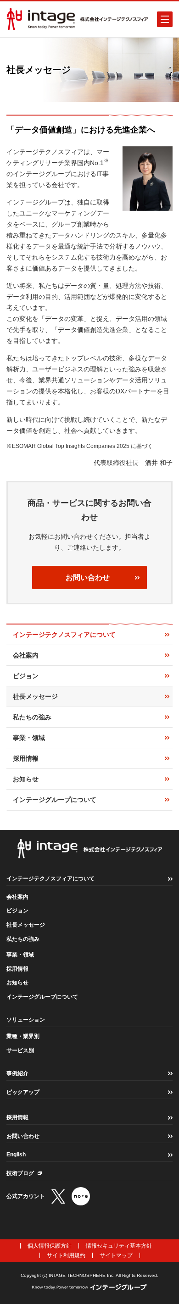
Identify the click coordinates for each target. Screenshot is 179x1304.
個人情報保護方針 (50, 1246)
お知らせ (17, 982)
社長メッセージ (25, 925)
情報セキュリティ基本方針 (119, 1246)
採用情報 (17, 969)
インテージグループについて (42, 997)
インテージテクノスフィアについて (50, 878)
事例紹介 (17, 1073)
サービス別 (20, 1050)
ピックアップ (22, 1092)
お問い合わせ (88, 577)
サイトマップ (116, 1255)
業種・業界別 (22, 1036)
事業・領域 (20, 954)
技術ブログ (20, 1173)
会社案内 (17, 897)
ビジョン (17, 910)
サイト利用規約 (66, 1255)
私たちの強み (22, 939)
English (16, 1154)
